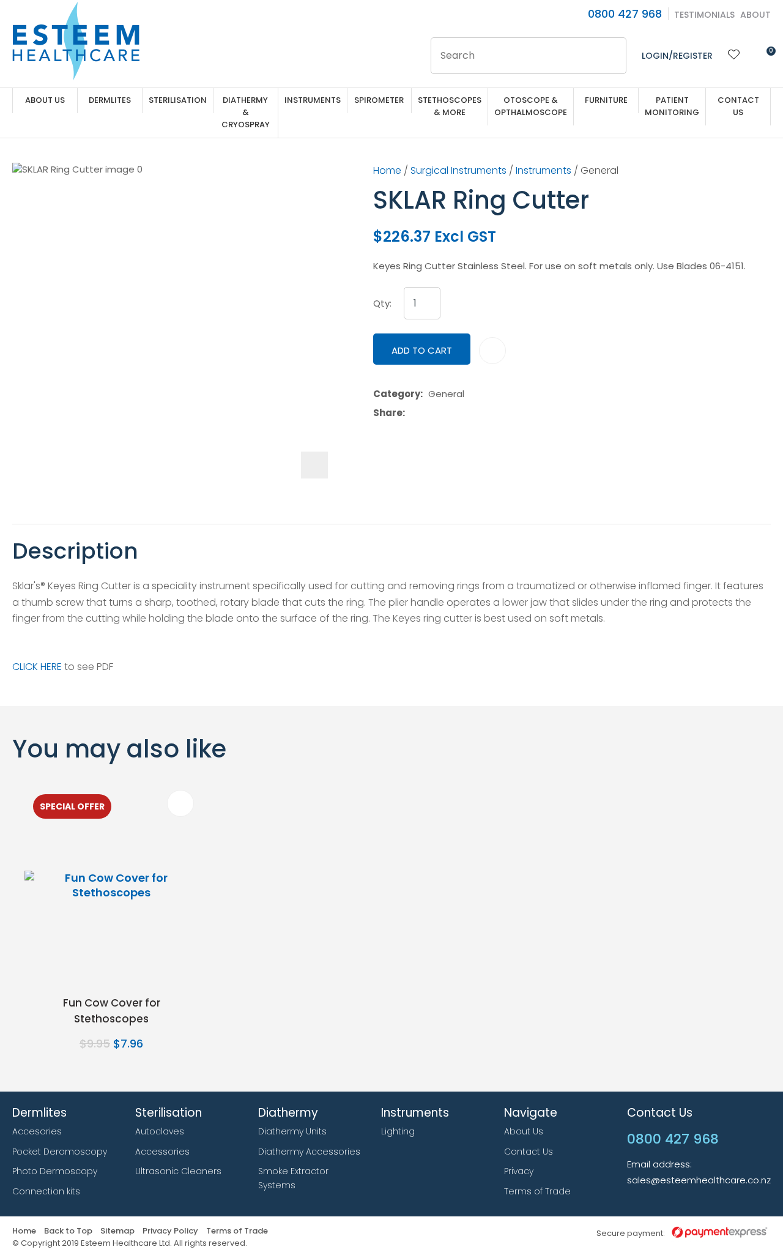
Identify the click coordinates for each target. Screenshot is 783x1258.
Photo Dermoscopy (54, 1171)
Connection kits (46, 1191)
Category (396, 394)
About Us (45, 100)
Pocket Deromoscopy (59, 1151)
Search (611, 55)
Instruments (312, 100)
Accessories (162, 1151)
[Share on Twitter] (429, 413)
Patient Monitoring (672, 106)
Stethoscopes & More (449, 106)
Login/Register (677, 56)
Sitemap (117, 1231)
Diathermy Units (292, 1131)
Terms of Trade (537, 1191)
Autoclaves (159, 1131)
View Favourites (734, 56)
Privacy (518, 1171)
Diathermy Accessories (309, 1151)
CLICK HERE (37, 667)
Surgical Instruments (458, 170)
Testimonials (704, 15)
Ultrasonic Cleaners (178, 1171)
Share (388, 413)
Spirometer (379, 100)
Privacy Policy (170, 1231)
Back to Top (68, 1231)
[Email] (448, 412)
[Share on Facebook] (412, 413)
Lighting (398, 1131)
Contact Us (738, 106)
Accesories (37, 1131)
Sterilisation (178, 100)
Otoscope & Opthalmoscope (530, 106)
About (755, 15)
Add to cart (422, 350)
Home (387, 170)
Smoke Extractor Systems (293, 1178)
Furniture (606, 100)
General (599, 170)
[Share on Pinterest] (466, 413)
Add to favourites (180, 803)
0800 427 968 (625, 13)
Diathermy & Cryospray (245, 112)
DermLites (110, 100)
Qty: (382, 303)
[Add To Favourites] (492, 350)
